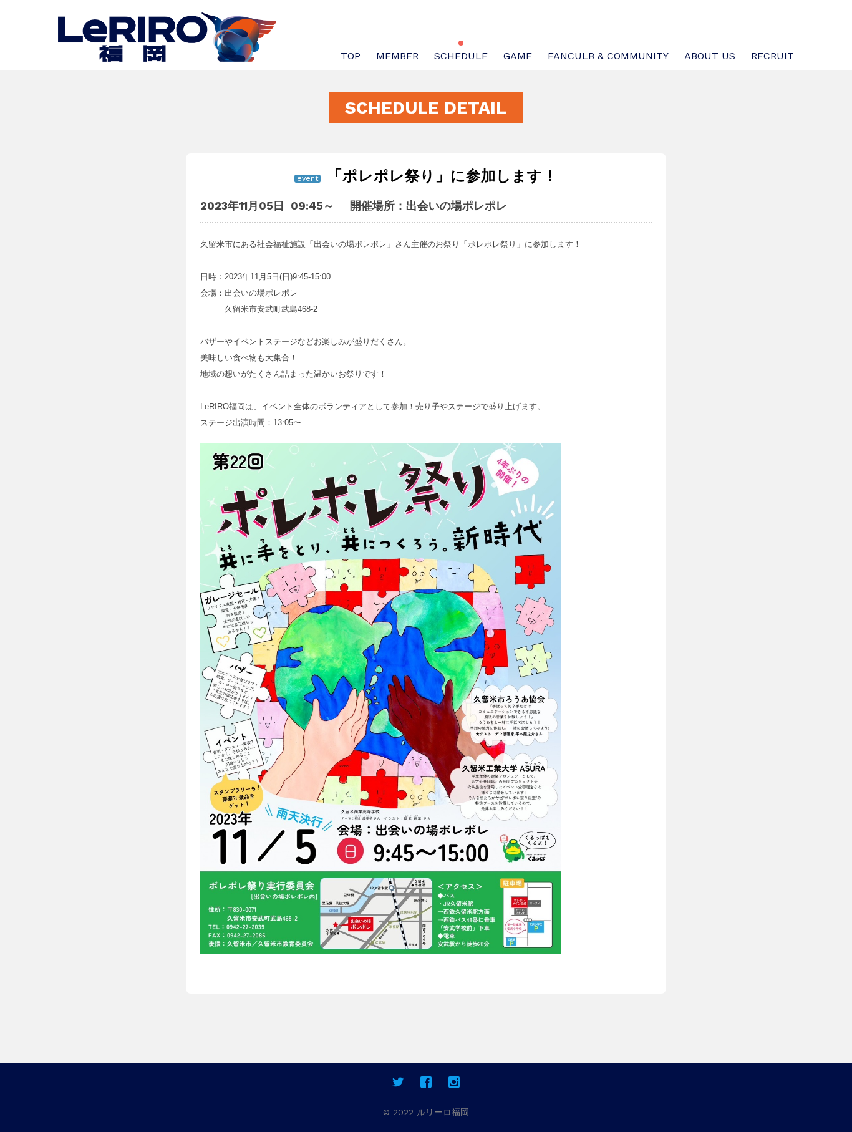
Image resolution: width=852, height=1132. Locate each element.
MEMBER (397, 56)
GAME (517, 56)
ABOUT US (709, 56)
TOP (351, 56)
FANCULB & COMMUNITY (608, 56)
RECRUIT (772, 56)
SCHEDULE (461, 56)
